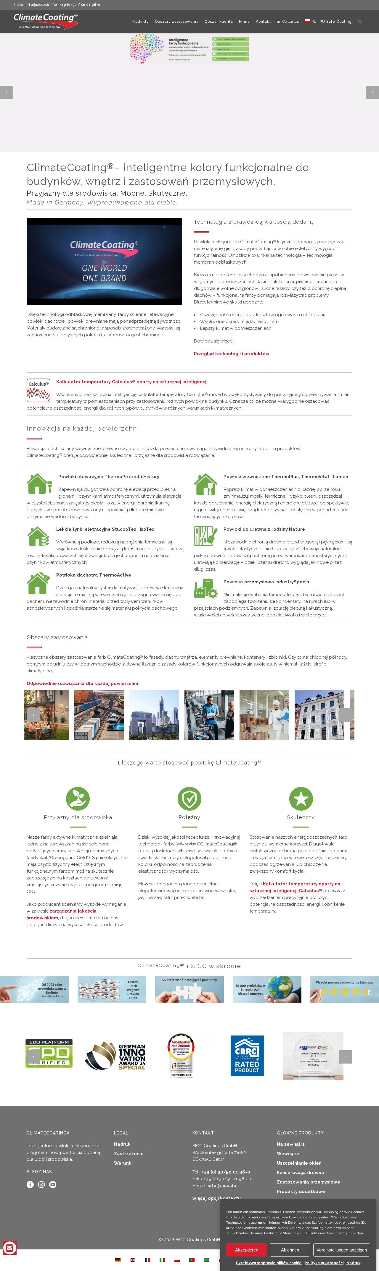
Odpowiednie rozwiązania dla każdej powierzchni (82, 683)
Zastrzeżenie (129, 1153)
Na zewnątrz (291, 1144)
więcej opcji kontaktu (216, 1198)
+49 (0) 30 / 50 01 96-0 (80, 5)
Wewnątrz (288, 1153)
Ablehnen (290, 1249)
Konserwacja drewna (300, 1172)
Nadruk (353, 1263)
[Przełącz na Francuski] (147, 1260)
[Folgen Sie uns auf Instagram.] (41, 1186)
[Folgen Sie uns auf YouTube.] (52, 1186)
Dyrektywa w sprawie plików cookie (269, 1263)
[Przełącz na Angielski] (132, 1260)
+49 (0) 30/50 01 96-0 (225, 1172)
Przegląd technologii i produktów (231, 353)
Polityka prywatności (324, 1263)
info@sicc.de (37, 5)
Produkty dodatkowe (301, 1191)
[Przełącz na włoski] (162, 1260)
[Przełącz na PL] (177, 1260)
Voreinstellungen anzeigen (342, 1249)
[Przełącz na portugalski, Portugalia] (192, 1260)
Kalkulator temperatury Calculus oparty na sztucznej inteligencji (132, 381)
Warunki (123, 1163)
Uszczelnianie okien (299, 1163)
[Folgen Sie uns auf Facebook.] (30, 1186)
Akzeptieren (246, 1249)
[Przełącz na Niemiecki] (117, 1260)
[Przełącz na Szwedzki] (206, 1260)
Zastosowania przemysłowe (308, 1182)
